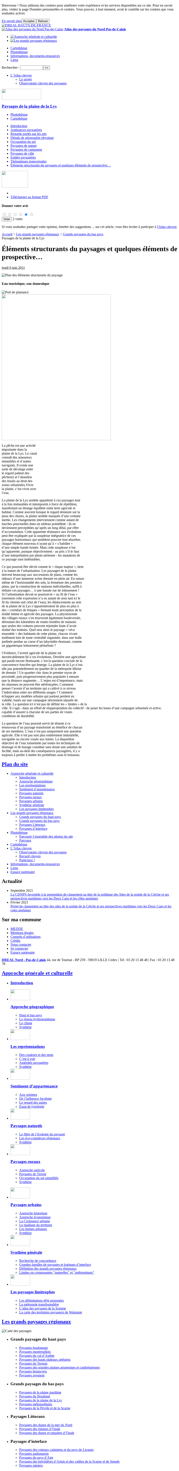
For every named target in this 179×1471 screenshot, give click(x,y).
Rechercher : (10, 67)
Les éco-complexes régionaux (39, 1138)
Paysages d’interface (33, 828)
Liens (14, 60)
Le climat (25, 1023)
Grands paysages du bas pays (83, 234)
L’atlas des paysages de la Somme (42, 1308)
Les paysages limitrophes (36, 809)
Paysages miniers (31, 1465)
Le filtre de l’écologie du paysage (42, 1134)
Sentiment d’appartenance (37, 789)
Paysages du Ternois (33, 1363)
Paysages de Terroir (32, 1174)
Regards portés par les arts (28, 134)
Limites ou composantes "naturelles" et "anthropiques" (56, 1272)
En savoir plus (11, 21)
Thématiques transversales (28, 161)
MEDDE (16, 929)
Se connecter (19, 948)
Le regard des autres (33, 1102)
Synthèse (25, 1027)
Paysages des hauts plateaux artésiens (45, 1359)
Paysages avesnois (32, 1375)
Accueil (7, 234)
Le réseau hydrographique (37, 1019)
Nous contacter (20, 944)
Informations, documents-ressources (35, 56)
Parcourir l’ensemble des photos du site (46, 836)
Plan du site (15, 764)
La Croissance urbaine (34, 1221)
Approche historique (33, 1213)
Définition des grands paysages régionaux (48, 1268)
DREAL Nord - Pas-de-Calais (24, 960)
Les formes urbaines (33, 1229)
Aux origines (28, 1094)
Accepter (28, 21)
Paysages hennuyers (33, 1371)
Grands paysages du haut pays (40, 817)
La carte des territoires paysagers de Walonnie (50, 1312)
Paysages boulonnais (33, 1348)
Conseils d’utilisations (25, 937)
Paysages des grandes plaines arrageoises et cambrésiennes (59, 1367)
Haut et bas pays (30, 1015)
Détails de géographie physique (32, 138)
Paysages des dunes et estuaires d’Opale (46, 1433)
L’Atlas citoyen (21, 75)
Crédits (15, 940)
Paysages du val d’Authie (36, 1355)
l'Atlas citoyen (167, 227)
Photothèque (19, 52)
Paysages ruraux (30, 797)
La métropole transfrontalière (39, 1304)
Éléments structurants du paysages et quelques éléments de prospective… (60, 165)
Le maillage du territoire (35, 1225)
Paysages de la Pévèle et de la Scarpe (44, 1408)
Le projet (25, 79)
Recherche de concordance (37, 1261)
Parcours (25, 840)
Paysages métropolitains (35, 1404)
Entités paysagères (23, 157)
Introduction (18, 126)
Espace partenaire (22, 872)
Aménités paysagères (33, 1063)
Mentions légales (22, 933)
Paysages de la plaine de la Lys (29, 106)
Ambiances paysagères (26, 130)
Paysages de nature (23, 145)
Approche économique (35, 1217)
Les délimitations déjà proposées (41, 1300)
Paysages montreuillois (35, 1352)
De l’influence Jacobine (35, 1098)
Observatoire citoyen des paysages (43, 83)
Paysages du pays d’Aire (36, 1457)
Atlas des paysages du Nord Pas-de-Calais (95, 29)
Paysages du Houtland (34, 1396)
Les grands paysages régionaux (37, 234)
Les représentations (32, 785)
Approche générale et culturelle (31, 773)
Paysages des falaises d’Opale (39, 1429)
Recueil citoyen (30, 856)
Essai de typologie (31, 1106)
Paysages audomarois (34, 1453)
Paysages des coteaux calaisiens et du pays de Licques (56, 1450)
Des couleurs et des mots (36, 1055)
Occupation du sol (23, 142)
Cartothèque (18, 48)
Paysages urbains (31, 801)
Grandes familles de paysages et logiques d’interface (55, 1264)
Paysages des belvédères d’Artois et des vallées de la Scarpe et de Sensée (69, 1461)
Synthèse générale (31, 805)
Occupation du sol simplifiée (39, 1178)
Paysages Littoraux (32, 825)
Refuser (43, 21)
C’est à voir (27, 1059)
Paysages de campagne (26, 149)
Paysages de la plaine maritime (40, 1392)
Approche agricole (32, 1170)
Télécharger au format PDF (29, 197)
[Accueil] (26, 25)
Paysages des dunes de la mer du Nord (45, 1425)
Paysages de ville (22, 153)
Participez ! (27, 860)
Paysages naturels (31, 793)
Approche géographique (36, 781)
